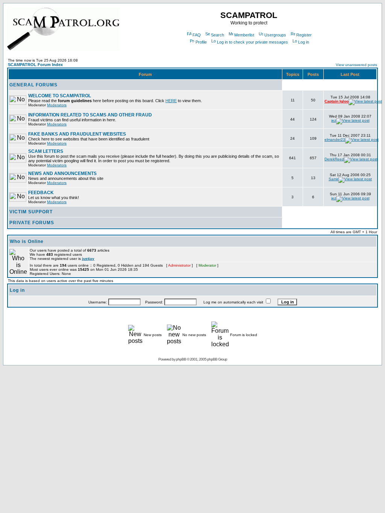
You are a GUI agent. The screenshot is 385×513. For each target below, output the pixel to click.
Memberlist (244, 35)
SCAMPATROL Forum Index (35, 64)
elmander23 (334, 139)
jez (333, 120)
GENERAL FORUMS (33, 85)
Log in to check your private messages (252, 42)
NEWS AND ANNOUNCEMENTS (62, 173)
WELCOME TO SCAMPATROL (59, 95)
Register (304, 35)
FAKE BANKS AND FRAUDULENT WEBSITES (77, 134)
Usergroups (275, 35)
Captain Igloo (336, 101)
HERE (171, 100)
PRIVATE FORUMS (31, 222)
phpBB (181, 359)
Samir (333, 179)
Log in (303, 42)
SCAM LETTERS (45, 151)
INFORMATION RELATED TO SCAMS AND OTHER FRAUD (90, 115)
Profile (201, 42)
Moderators (57, 105)
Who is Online (27, 241)
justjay (88, 258)
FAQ (196, 35)
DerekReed (334, 159)
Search (217, 35)
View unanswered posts (356, 65)
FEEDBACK (41, 192)
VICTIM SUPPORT (31, 211)
